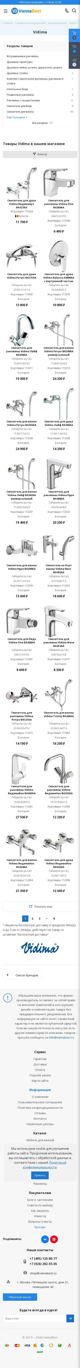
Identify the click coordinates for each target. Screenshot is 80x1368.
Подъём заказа (40, 1075)
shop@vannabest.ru (43, 1273)
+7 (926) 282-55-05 (43, 1264)
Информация (40, 1090)
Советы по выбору (40, 1205)
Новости (40, 1216)
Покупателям (40, 1193)
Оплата (40, 1070)
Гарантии (40, 1059)
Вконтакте (45, 1239)
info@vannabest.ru (61, 1037)
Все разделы (42, 123)
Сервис (40, 1052)
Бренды (40, 1227)
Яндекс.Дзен (54, 1239)
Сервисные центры (40, 1124)
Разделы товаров (20, 46)
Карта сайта (40, 1080)
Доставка (40, 1064)
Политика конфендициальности (40, 1107)
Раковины (40, 1183)
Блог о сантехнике (40, 1200)
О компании (40, 1097)
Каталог (40, 1133)
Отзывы (40, 1113)
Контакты (40, 1118)
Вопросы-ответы (40, 1221)
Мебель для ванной (40, 1140)
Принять (40, 1175)
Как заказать (40, 1211)
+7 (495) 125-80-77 (43, 1258)
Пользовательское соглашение (40, 1102)
